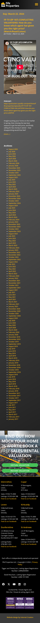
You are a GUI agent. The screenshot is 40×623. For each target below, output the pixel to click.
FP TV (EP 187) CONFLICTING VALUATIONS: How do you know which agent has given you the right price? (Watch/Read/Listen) (19, 25)
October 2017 (14, 398)
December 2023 (14, 224)
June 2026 (12, 154)
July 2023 (12, 236)
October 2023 (14, 229)
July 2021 (12, 292)
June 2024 (12, 210)
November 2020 (14, 311)
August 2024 (13, 205)
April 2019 (12, 356)
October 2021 (14, 285)
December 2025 (14, 168)
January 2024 (13, 222)
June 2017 (12, 407)
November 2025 (14, 170)
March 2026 (13, 161)
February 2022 (14, 276)
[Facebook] (3, 584)
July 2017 (12, 405)
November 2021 (14, 283)
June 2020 (12, 323)
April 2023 (12, 243)
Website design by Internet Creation (20, 617)
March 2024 (13, 217)
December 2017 (14, 393)
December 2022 (14, 252)
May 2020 (12, 325)
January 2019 (13, 363)
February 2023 (14, 248)
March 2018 (13, 386)
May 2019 (12, 353)
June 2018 (12, 379)
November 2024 (14, 198)
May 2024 (12, 213)
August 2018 (13, 374)
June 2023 (12, 238)
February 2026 (14, 163)
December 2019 (14, 337)
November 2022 (14, 255)
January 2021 (13, 306)
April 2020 (12, 328)
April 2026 (12, 159)
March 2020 (13, 330)
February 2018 (14, 389)
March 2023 (13, 245)
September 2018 (15, 372)
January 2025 (13, 194)
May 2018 (12, 381)
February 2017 (14, 417)
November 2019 (14, 339)
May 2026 (12, 156)
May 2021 (12, 297)
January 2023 (13, 250)
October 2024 (14, 201)
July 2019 (12, 349)
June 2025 (12, 182)
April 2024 (12, 215)
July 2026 (12, 151)
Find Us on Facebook (8, 499)
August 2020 (13, 318)
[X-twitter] (8, 584)
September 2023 (15, 231)
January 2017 (13, 419)
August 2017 (13, 403)
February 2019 (14, 360)
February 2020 (14, 332)
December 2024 (14, 196)
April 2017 (12, 412)
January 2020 (13, 335)
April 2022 (12, 271)
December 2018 (14, 365)
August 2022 (13, 262)
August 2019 (13, 346)
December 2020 (14, 309)
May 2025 (12, 184)
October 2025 (14, 173)
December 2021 (14, 281)
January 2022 (13, 278)
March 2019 (13, 358)
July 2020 (12, 320)
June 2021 (12, 295)
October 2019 (14, 342)
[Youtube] (14, 584)
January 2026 (13, 166)
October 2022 (14, 257)
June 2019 (12, 351)
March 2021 (13, 302)
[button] (36, 4)
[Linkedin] (19, 584)
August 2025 (13, 177)
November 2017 (14, 396)
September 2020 (15, 316)
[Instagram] (24, 584)
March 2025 (13, 189)
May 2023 (12, 241)
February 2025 (14, 191)
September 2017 (15, 400)
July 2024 (12, 208)
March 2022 (13, 274)
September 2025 (15, 175)
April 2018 (12, 384)
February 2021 (14, 304)
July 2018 (12, 377)
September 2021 (15, 288)
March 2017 (13, 414)
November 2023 (14, 227)
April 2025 (12, 187)
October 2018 (14, 370)
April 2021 (12, 299)
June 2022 (12, 266)
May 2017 (12, 410)
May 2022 (12, 269)
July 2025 (12, 180)
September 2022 (15, 259)
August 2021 (13, 290)
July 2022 (12, 264)
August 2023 (13, 234)
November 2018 (14, 367)
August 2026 (13, 149)
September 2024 (15, 203)
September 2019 (15, 344)
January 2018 (13, 391)
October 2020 (14, 313)
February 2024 (14, 220)
